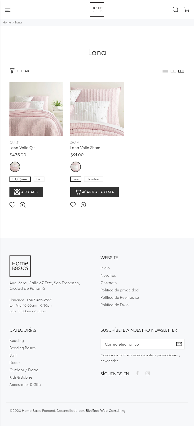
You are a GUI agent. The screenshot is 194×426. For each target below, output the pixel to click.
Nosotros (108, 275)
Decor (14, 363)
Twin (39, 179)
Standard (94, 179)
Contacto (109, 283)
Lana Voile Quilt (23, 147)
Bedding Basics (22, 348)
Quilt (13, 143)
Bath (13, 355)
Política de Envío (115, 305)
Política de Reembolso (120, 297)
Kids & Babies (20, 377)
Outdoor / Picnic (23, 370)
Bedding (16, 341)
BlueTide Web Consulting (105, 411)
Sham (74, 143)
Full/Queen (20, 179)
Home (7, 22)
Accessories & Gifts (25, 385)
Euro (76, 179)
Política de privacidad (120, 290)
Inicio (105, 268)
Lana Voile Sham (85, 147)
